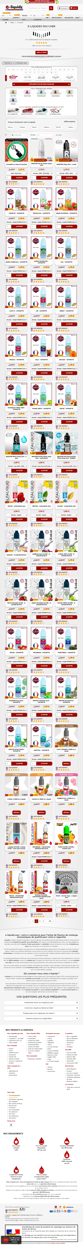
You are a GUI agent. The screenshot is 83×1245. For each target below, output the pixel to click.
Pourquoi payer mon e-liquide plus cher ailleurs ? (39, 1013)
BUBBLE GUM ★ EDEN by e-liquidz (66, 799)
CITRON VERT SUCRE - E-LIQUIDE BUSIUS (66, 555)
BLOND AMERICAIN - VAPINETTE (16, 262)
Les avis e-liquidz (72, 1073)
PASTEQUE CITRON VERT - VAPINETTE (16, 408)
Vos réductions (13, 1116)
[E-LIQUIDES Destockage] (56, 110)
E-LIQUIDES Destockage (56, 114)
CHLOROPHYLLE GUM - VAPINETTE (16, 701)
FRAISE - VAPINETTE (16, 652)
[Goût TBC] (13, 92)
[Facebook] (11, 1125)
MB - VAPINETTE (41, 311)
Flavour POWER (52, 1051)
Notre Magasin (71, 1069)
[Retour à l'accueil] (6, 23)
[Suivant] (53, 921)
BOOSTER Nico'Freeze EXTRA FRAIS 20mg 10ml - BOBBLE (66, 457)
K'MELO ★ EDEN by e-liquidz (16, 799)
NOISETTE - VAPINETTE (16, 213)
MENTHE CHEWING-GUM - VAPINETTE (41, 701)
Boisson (13, 104)
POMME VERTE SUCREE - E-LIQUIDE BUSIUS (66, 603)
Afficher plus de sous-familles (41, 84)
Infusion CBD (71, 1057)
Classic (11, 1048)
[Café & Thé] (70, 92)
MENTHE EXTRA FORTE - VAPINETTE (17, 750)
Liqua (49, 1059)
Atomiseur (70, 1042)
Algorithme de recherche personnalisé (13, 1073)
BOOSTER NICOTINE (27, 114)
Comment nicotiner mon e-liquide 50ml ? (39, 1018)
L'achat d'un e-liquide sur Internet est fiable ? (39, 1008)
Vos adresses (13, 1112)
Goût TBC (13, 96)
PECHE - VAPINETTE (66, 408)
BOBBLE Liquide (52, 1053)
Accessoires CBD (72, 1063)
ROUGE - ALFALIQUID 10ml (16, 506)
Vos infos (12, 1114)
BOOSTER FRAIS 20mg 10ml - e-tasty (16, 457)
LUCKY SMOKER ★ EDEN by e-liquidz (66, 750)
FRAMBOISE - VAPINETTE (41, 652)
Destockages (13, 1036)
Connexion (63, 8)
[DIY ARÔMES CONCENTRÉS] (41, 110)
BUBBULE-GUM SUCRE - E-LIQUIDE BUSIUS (41, 555)
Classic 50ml (32, 1036)
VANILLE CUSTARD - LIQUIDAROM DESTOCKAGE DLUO (41, 896)
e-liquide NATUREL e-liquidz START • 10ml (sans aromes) (16, 847)
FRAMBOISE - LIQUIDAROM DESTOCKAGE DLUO (41, 847)
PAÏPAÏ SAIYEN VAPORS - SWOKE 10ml (66, 847)
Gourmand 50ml (33, 1044)
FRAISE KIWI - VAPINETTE (41, 213)
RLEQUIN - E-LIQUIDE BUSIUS (16, 555)
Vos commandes (14, 1110)
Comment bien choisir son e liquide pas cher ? (39, 1002)
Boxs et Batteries (72, 1038)
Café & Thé (69, 96)
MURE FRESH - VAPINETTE (66, 652)
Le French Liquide (53, 1061)
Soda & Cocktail (14, 1059)
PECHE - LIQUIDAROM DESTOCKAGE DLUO (16, 896)
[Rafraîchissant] (41, 92)
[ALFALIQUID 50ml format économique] (41, 77)
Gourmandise (56, 96)
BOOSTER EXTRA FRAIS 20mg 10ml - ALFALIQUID (41, 457)
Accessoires (51, 1071)
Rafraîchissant (41, 96)
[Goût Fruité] (27, 92)
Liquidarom (51, 1036)
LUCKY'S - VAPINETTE (16, 311)
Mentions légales (72, 1081)
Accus (69, 1044)
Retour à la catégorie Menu (15, 63)
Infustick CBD (71, 1059)
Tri (6, 135)
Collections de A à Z (15, 1040)
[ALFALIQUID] (27, 77)
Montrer (33, 135)
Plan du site (12, 1105)
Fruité (11, 1050)
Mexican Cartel (52, 1055)
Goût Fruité (27, 96)
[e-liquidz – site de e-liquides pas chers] (14, 8)
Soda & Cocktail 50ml (35, 1049)
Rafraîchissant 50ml (34, 1042)
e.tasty (49, 1038)
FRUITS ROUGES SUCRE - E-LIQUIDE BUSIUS (16, 603)
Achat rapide (13, 1042)
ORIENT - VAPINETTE (66, 311)
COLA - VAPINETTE (41, 359)
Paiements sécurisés (73, 1075)
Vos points (12, 1118)
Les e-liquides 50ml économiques (13, 114)
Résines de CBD (72, 1055)
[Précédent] (29, 921)
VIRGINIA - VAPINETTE (16, 359)
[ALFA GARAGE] (13, 77)
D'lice (49, 1049)
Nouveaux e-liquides (34, 1059)
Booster (50, 1069)
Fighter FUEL (51, 1057)
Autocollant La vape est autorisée (16, 164)
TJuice (49, 1044)
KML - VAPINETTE (66, 262)
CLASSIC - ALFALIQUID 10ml (66, 506)
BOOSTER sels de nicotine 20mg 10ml (41, 164)
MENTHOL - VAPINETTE (41, 750)
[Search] (51, 8)
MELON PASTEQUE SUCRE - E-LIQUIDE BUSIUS (41, 603)
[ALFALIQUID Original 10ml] (70, 77)
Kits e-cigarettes (72, 1036)
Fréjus (16, 1220)
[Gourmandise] (56, 92)
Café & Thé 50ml (33, 1047)
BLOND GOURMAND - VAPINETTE (41, 262)
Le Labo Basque (52, 1047)
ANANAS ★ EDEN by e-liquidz (41, 799)
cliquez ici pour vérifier (58, 1243)
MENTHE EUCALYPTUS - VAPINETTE (66, 701)
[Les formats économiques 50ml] (13, 110)
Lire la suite (41, 52)
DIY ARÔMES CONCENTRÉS (41, 114)
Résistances (70, 1040)
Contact (69, 1071)
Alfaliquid (50, 1042)
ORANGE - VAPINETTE (66, 359)
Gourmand (12, 1055)
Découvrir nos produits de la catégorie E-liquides (41, 56)
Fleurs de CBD (71, 1052)
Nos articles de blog (15, 1103)
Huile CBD (70, 1061)
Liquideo (50, 1040)
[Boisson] (13, 100)
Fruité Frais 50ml (33, 1040)
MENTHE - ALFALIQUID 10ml (41, 506)
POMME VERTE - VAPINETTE (41, 408)
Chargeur (70, 1047)
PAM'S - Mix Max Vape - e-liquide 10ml (66, 896)
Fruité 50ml (32, 1038)
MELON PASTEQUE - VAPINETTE (66, 213)
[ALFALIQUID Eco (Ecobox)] (56, 77)
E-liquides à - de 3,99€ (16, 1038)
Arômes (49, 1067)
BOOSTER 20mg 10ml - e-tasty (66, 164)
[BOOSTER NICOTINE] (27, 110)
